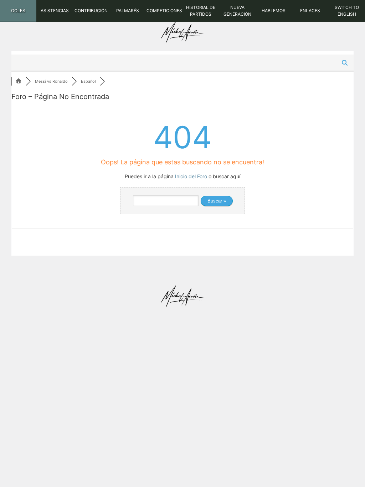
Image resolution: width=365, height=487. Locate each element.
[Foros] (18, 81)
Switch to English (347, 11)
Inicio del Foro (191, 176)
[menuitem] (18, 11)
